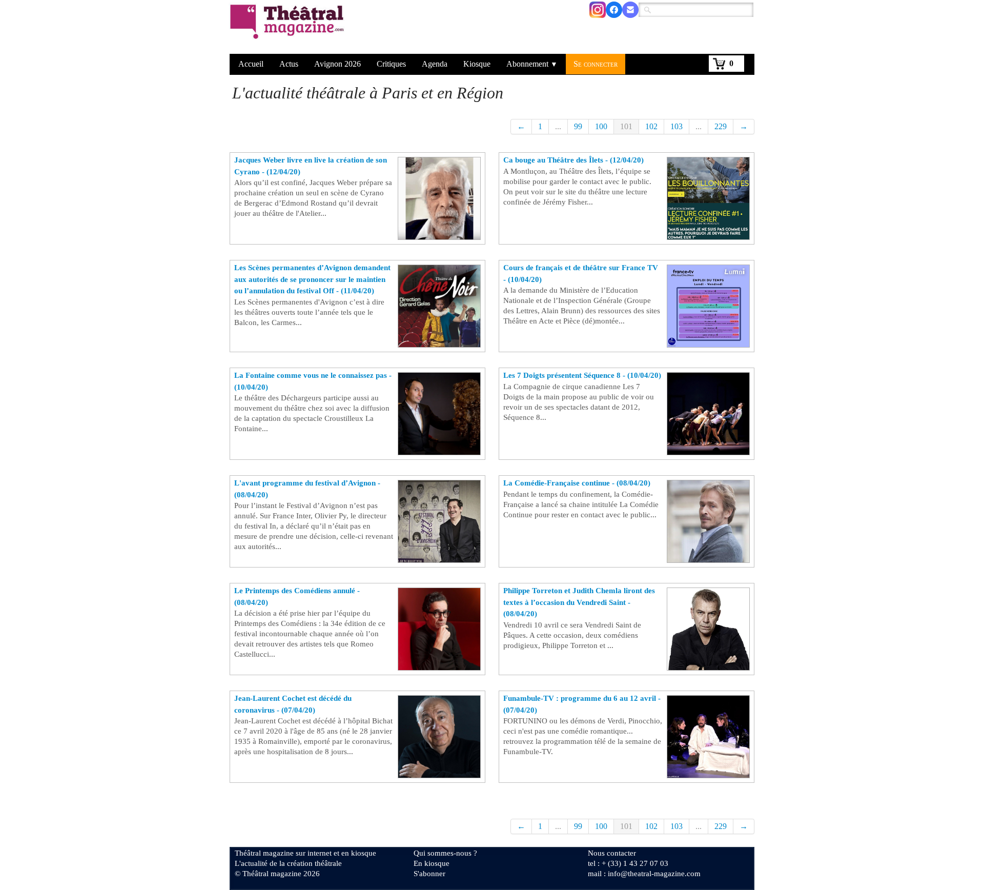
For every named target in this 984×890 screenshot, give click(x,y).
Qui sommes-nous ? (445, 853)
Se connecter (595, 63)
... (558, 126)
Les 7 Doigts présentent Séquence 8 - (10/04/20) (582, 375)
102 (651, 126)
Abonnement (532, 63)
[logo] (289, 28)
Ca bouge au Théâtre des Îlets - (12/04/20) (573, 160)
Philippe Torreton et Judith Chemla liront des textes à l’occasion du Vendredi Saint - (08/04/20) (579, 602)
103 (676, 126)
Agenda (434, 63)
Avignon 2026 (337, 63)
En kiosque (431, 863)
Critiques (391, 63)
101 (626, 126)
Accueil (250, 63)
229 (720, 126)
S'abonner (429, 873)
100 (601, 126)
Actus (288, 63)
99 (578, 126)
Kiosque (476, 63)
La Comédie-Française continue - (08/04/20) (576, 483)
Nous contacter (612, 853)
